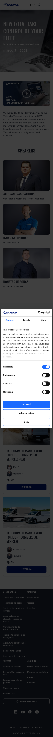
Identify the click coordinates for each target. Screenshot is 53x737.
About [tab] (43, 320)
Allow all (26, 404)
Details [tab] (26, 320)
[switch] (46, 375)
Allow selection (26, 413)
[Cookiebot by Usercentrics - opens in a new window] (38, 313)
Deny (26, 422)
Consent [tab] (9, 320)
